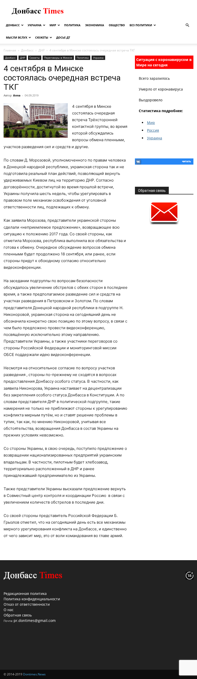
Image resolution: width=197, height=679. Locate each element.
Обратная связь (18, 615)
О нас (9, 609)
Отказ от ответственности (27, 604)
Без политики (141, 25)
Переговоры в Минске (58, 57)
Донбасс (13, 25)
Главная (10, 50)
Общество (117, 25)
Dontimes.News (34, 674)
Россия (153, 130)
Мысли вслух (16, 37)
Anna (17, 95)
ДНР (41, 50)
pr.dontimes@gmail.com (35, 620)
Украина (35, 25)
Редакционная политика (25, 593)
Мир (53, 25)
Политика (72, 25)
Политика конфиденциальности (32, 598)
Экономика (94, 25)
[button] (187, 25)
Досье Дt (63, 37)
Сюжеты (41, 37)
